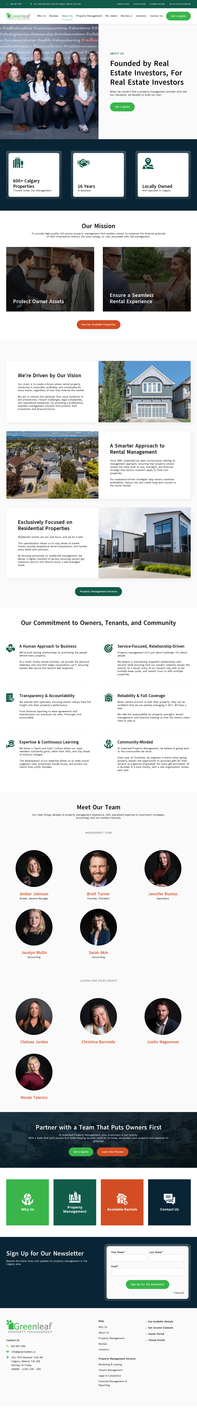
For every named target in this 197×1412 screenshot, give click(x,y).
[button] (126, 16)
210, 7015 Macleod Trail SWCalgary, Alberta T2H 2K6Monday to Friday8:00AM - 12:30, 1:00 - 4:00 (27, 1363)
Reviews (54, 16)
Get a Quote (178, 16)
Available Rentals (157, 4)
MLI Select (111, 16)
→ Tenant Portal (155, 1340)
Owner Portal (123, 4)
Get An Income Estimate (180, 4)
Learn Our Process (113, 1151)
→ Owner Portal (154, 1334)
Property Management (89, 16)
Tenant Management (110, 1370)
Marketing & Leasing (110, 1364)
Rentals (125, 16)
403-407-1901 (18, 1346)
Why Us (41, 16)
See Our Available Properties (99, 324)
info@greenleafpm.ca (23, 1352)
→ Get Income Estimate (159, 1327)
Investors (141, 16)
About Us (67, 16)
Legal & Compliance (109, 1375)
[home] (18, 16)
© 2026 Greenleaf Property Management (98, 1408)
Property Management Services (98, 591)
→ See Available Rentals (159, 1321)
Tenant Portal (139, 4)
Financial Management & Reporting (112, 1383)
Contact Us (156, 16)
